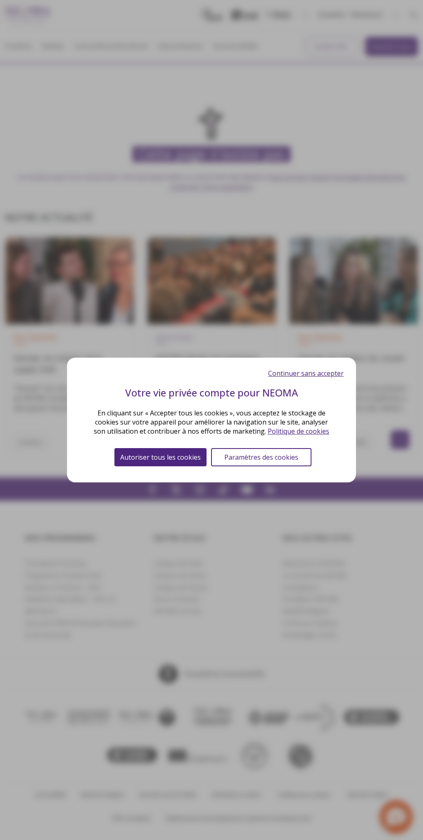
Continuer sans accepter (306, 373)
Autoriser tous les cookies (160, 457)
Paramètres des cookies (261, 457)
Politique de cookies (298, 431)
